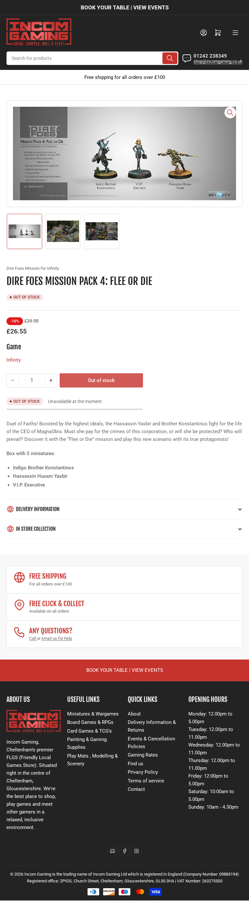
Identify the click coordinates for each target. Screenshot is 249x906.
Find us (135, 764)
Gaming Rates (143, 755)
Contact (136, 789)
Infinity (13, 360)
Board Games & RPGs (90, 722)
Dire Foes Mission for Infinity (32, 268)
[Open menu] (235, 33)
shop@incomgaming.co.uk (218, 61)
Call (33, 638)
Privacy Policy (143, 772)
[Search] (170, 58)
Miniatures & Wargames (93, 714)
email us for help (57, 638)
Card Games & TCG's (89, 731)
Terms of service (146, 781)
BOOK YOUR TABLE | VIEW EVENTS (125, 7)
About (134, 714)
